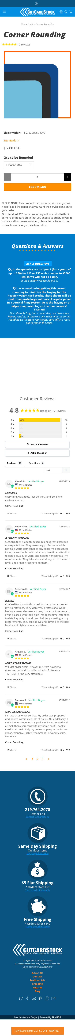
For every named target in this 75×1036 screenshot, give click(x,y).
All (31, 24)
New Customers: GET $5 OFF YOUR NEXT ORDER (37, 1030)
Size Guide (10, 140)
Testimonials (37, 980)
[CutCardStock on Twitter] (21, 999)
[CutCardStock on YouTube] (34, 999)
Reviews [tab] (11, 463)
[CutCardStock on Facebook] (27, 999)
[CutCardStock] (37, 12)
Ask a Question (37, 264)
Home (24, 24)
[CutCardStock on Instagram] (47, 999)
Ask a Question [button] (39, 452)
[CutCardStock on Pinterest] (40, 999)
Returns (37, 987)
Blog (37, 991)
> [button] (49, 759)
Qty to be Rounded (18, 157)
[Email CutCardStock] (53, 999)
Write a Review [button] (39, 444)
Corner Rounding (14, 505)
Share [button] (12, 513)
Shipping (37, 983)
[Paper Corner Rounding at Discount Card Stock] (37, 84)
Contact (37, 976)
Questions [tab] (34, 463)
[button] (62, 513)
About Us (37, 972)
